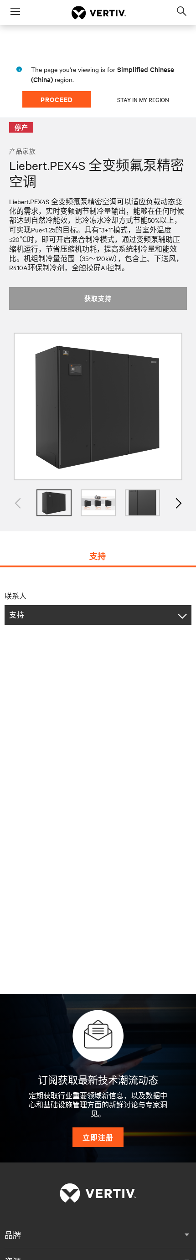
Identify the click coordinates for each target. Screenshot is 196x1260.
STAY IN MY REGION (143, 99)
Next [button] (177, 503)
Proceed (57, 99)
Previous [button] (18, 503)
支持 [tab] (97, 556)
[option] (98, 406)
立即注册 (98, 1137)
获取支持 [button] (98, 298)
